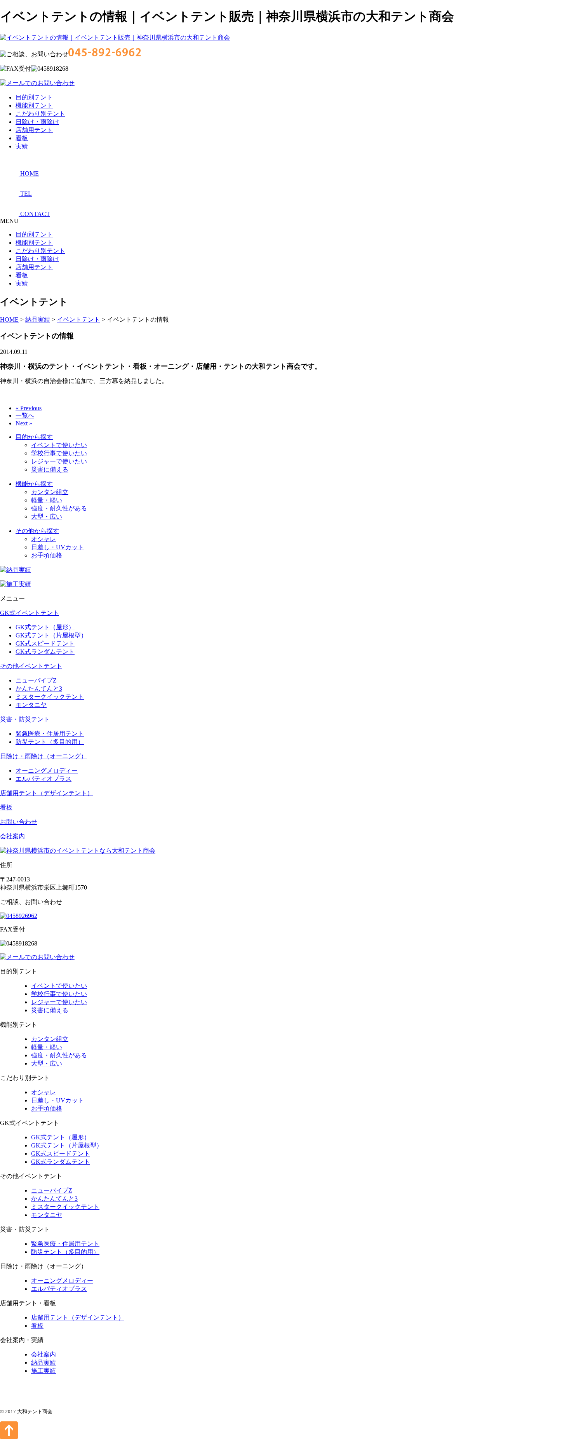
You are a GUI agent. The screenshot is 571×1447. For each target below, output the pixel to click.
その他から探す (37, 531)
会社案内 (12, 836)
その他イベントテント (31, 666)
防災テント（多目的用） (50, 741)
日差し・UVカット (57, 547)
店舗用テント (34, 130)
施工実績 (43, 1370)
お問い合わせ (18, 821)
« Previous (29, 408)
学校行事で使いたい (59, 453)
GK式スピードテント (45, 643)
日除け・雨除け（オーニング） (43, 756)
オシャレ (43, 539)
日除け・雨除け (37, 121)
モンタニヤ (31, 705)
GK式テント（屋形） (45, 627)
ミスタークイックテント (50, 696)
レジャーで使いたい (59, 461)
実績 (22, 146)
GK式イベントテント (29, 612)
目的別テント (34, 97)
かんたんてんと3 (39, 688)
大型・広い (46, 516)
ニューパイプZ (36, 680)
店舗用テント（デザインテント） (46, 793)
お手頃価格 (46, 555)
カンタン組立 (49, 492)
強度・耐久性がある (59, 508)
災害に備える (49, 469)
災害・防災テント (25, 719)
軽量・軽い (46, 500)
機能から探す (34, 484)
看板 (22, 138)
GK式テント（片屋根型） (51, 635)
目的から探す (34, 437)
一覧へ (25, 415)
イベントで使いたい (59, 445)
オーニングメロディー (47, 770)
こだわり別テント (40, 113)
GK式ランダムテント (45, 651)
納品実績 (43, 1362)
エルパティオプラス (43, 778)
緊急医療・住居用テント (50, 733)
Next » (24, 423)
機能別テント (34, 105)
